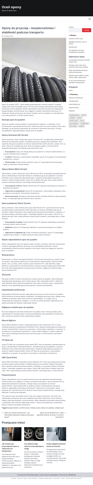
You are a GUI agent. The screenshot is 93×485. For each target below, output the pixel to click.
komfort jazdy (24, 408)
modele (32, 408)
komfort (79, 118)
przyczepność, (74, 123)
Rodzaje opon (73, 47)
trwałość (81, 126)
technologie (73, 126)
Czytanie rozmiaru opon (76, 38)
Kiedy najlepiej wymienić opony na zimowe (56, 445)
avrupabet (19, 478)
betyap (25, 478)
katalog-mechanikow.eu (76, 97)
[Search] (89, 19)
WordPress (72, 475)
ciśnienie (72, 118)
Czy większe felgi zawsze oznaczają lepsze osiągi (34, 446)
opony (38, 408)
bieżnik (84, 115)
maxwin (63, 478)
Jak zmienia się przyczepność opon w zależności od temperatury (10, 447)
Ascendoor (54, 475)
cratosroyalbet (56, 478)
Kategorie (72, 111)
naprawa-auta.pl (74, 107)
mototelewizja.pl (73, 101)
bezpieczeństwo (13, 408)
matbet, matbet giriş (32, 478)
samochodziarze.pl (74, 104)
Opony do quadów (47, 408)
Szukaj (71, 27)
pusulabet (13, 478)
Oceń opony (11, 7)
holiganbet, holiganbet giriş (45, 478)
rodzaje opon (59, 408)
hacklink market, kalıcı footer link (74, 478)
